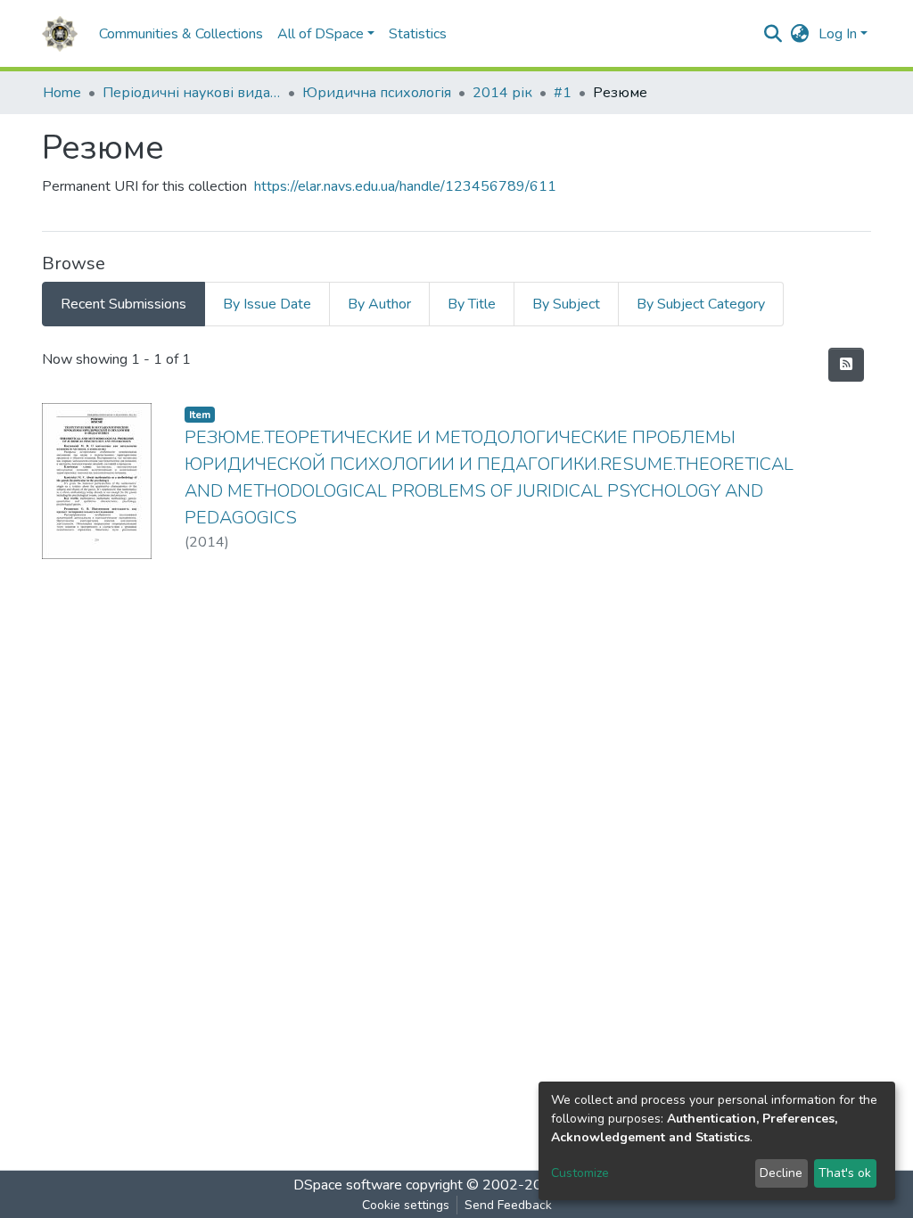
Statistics (418, 34)
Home (62, 93)
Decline (781, 1173)
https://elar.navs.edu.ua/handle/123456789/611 (405, 186)
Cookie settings (405, 1205)
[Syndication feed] (846, 365)
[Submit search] (773, 33)
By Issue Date (267, 304)
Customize (580, 1173)
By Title (472, 304)
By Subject (566, 304)
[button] (800, 34)
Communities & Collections (181, 34)
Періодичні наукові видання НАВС (192, 93)
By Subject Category (701, 304)
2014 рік (502, 93)
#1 (563, 93)
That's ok (844, 1173)
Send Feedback (508, 1205)
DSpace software (347, 1185)
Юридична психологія (376, 93)
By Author (379, 304)
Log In (837, 34)
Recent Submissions (123, 304)
